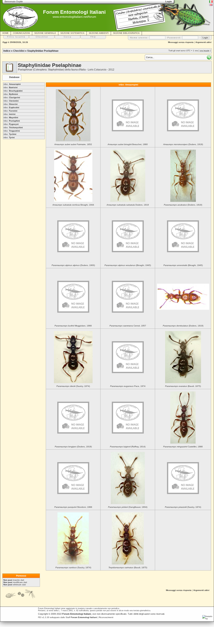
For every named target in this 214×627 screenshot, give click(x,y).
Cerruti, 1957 (128, 326)
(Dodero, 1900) (73, 265)
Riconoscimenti (106, 617)
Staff (81, 617)
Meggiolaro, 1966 (73, 326)
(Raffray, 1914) (127, 446)
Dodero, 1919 (128, 205)
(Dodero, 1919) (183, 144)
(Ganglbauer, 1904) (127, 507)
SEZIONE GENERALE (45, 33)
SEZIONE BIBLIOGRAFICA (126, 33)
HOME (5, 33)
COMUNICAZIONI (21, 33)
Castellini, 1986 (183, 446)
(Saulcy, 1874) (73, 386)
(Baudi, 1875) (183, 386)
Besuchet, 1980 (128, 144)
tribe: (12, 84)
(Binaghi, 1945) (127, 265)
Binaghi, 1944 (73, 205)
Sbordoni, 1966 (73, 507)
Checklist (18, 50)
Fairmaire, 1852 (73, 144)
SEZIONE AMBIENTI (99, 33)
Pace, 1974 (127, 386)
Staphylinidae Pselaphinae (43, 50)
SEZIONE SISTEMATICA (72, 33)
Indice (6, 50)
